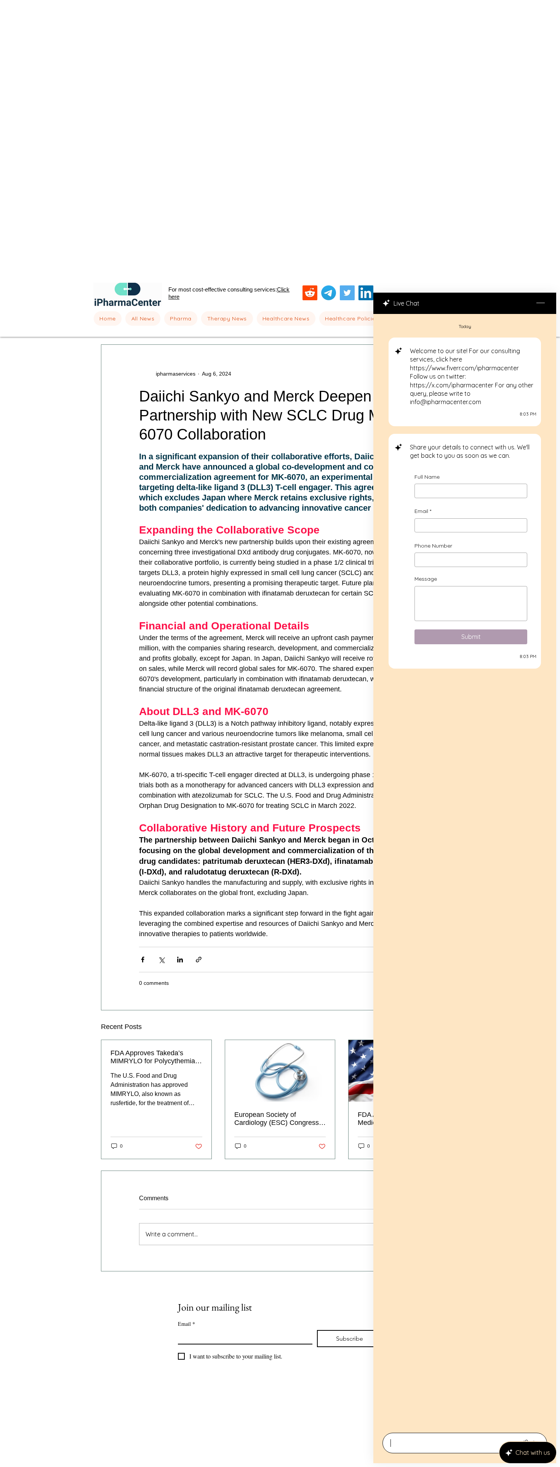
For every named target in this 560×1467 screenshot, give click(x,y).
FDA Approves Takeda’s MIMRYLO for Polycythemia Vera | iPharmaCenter (152, 1057)
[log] (464, 871)
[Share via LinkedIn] (180, 959)
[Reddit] (309, 292)
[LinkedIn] (365, 292)
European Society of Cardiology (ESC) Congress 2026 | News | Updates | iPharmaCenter (276, 1119)
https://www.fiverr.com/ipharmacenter (464, 369)
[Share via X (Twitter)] (161, 959)
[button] (181, 318)
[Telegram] (328, 292)
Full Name (427, 482)
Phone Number (433, 551)
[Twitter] (347, 292)
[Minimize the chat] (540, 303)
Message (425, 584)
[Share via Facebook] (142, 959)
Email (422, 516)
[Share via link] (198, 959)
